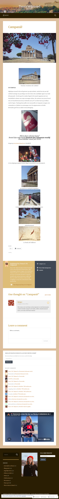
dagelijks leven (8, 471)
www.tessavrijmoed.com (19, 143)
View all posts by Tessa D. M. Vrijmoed (22, 284)
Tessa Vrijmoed (29, 6)
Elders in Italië (8, 473)
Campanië (15, 27)
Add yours (48, 295)
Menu (7, 15)
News (5, 475)
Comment (45, 341)
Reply (48, 303)
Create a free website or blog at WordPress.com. (16, 493)
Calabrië (41, 270)
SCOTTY (10, 379)
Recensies (6, 480)
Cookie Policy (24, 496)
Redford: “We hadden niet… (25, 386)
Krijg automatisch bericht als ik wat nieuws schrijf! (20, 353)
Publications (7, 478)
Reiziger (20, 302)
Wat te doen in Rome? (9, 485)
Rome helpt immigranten (45, 267)
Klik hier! (8, 362)
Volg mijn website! (46, 453)
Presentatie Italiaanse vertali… (26, 371)
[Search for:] (11, 455)
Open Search (55, 15)
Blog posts (6, 468)
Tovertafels (21, 376)
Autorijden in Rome (9, 466)
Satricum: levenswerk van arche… (27, 396)
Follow (43, 459)
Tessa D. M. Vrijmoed (13, 371)
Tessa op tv (6, 483)
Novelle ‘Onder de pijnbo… (25, 406)
